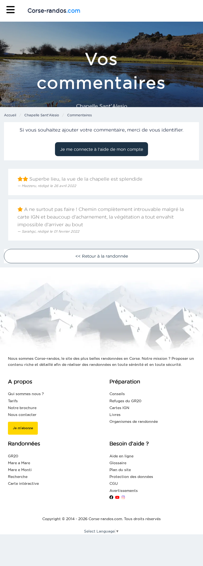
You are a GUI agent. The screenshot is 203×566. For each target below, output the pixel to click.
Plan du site (120, 470)
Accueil (10, 115)
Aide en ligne (121, 456)
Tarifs (13, 401)
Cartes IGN (119, 408)
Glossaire (117, 463)
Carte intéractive (23, 483)
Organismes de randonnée (133, 421)
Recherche (17, 476)
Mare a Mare (19, 463)
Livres (115, 414)
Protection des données (131, 476)
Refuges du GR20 (125, 401)
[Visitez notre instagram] (123, 497)
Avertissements (123, 490)
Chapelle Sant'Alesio (41, 115)
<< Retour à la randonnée (101, 256)
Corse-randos (53, 10)
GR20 (13, 456)
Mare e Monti (20, 470)
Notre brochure (22, 408)
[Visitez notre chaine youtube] (117, 497)
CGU (113, 483)
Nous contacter (22, 414)
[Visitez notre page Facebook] (111, 497)
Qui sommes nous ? (26, 394)
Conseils (117, 394)
